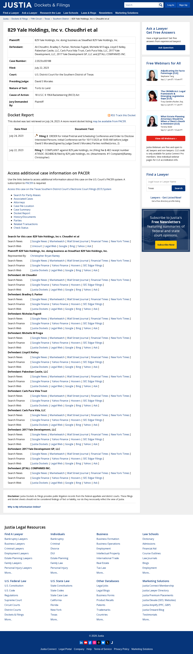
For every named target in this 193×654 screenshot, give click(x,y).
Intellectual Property (108, 553)
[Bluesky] (103, 642)
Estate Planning (59, 558)
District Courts (13, 609)
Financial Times (99, 241)
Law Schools (70, 13)
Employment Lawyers (17, 553)
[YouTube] (85, 642)
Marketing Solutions (126, 13)
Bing (72, 246)
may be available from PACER (109, 121)
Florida (54, 605)
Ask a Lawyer (30, 13)
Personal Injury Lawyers (18, 567)
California (56, 600)
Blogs (145, 563)
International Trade (107, 558)
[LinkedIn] (81, 642)
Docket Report (22, 213)
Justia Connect (48, 649)
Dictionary (148, 539)
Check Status (21, 227)
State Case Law (59, 595)
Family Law (57, 563)
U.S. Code (10, 590)
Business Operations (108, 543)
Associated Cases (23, 198)
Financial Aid (149, 548)
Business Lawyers (15, 543)
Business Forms (105, 595)
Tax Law (101, 567)
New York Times (120, 241)
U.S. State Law (60, 581)
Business (102, 534)
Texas (54, 614)
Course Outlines (151, 553)
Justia (101, 636)
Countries (102, 614)
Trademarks (103, 609)
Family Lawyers (13, 563)
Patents (100, 605)
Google (63, 246)
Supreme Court (13, 600)
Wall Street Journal (77, 241)
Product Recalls (105, 600)
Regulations (11, 595)
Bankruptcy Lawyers (16, 539)
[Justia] (17, 5)
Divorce (55, 548)
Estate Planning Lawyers (18, 558)
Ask (89, 246)
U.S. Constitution (14, 585)
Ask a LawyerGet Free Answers (160, 30)
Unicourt (37, 246)
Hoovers (76, 265)
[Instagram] (94, 642)
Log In (171, 5)
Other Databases (107, 581)
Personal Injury (59, 567)
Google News (39, 241)
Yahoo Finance (60, 265)
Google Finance (40, 265)
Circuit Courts (12, 605)
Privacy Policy (121, 649)
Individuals (58, 534)
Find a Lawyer (11, 13)
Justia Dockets (40, 270)
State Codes (57, 590)
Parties (18, 220)
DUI (53, 553)
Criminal (55, 543)
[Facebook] (90, 642)
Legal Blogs (103, 590)
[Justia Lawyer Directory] (112, 642)
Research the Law (50, 13)
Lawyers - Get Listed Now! (166, 197)
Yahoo (81, 246)
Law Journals (149, 558)
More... (8, 572)
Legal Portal (65, 649)
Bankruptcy (57, 539)
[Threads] (99, 642)
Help (89, 649)
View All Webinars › (166, 138)
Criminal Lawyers (14, 548)
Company (79, 649)
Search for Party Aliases (27, 195)
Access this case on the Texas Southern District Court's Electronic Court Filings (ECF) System (59, 189)
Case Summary (22, 209)
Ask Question (165, 47)
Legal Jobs (102, 585)
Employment (103, 548)
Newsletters (105, 13)
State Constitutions (61, 585)
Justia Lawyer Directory (155, 590)
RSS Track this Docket (123, 115)
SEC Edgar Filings (92, 265)
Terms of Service (103, 649)
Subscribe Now (165, 244)
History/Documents (25, 217)
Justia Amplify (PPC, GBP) (156, 605)
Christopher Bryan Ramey (45, 255)
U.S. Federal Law (15, 581)
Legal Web (50, 246)
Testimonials (149, 614)
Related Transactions (26, 224)
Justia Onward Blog (153, 609)
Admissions (148, 543)
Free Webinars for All (163, 63)
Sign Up (183, 5)
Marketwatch (57, 241)
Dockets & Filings (14, 614)
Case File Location (24, 206)
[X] (107, 642)
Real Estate (102, 563)
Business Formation (107, 539)
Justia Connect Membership (158, 585)
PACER (29, 183)
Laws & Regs (88, 13)
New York (56, 609)
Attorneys (19, 202)
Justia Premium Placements (157, 595)
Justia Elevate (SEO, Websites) (159, 600)
